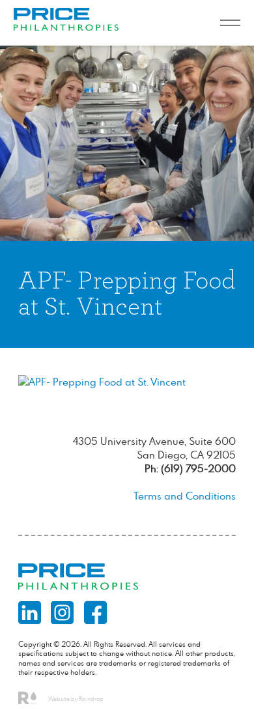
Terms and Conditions (185, 495)
